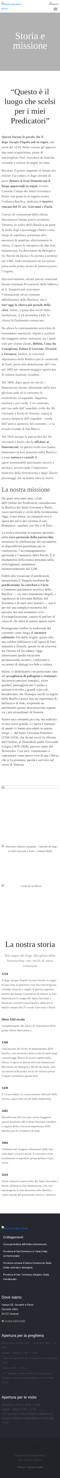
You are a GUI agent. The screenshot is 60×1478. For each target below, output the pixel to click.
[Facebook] (23, 1448)
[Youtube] (36, 1448)
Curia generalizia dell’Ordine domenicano (25, 1244)
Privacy (21, 1467)
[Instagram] (30, 1448)
